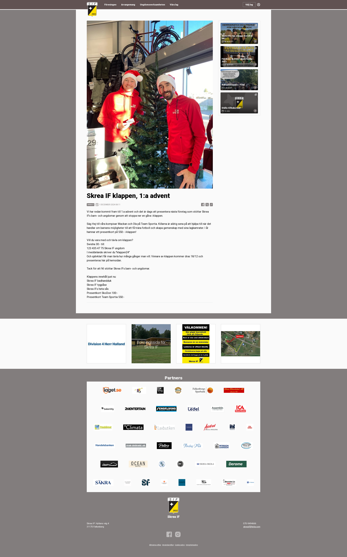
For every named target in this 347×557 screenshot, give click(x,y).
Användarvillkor (168, 545)
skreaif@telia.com (251, 526)
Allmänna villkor (155, 545)
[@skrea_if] (178, 534)
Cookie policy (180, 545)
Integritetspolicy (192, 545)
